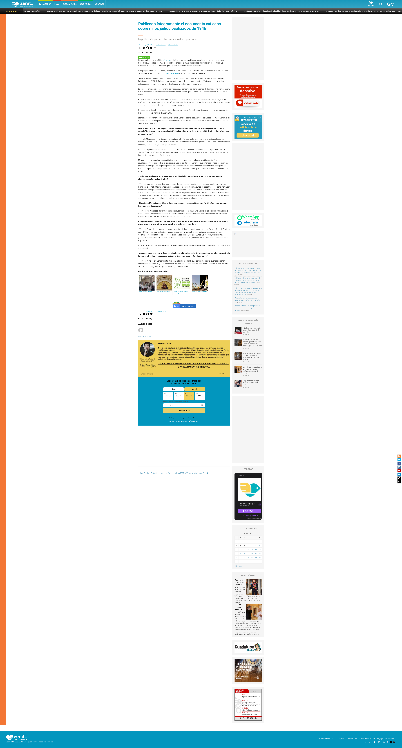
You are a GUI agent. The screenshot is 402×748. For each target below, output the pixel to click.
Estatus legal (370, 739)
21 (252, 553)
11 (240, 549)
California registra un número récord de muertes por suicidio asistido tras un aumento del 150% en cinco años (247, 280)
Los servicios (352, 739)
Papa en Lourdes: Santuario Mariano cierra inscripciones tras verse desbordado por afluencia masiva (242, 11)
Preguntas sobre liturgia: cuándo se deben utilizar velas (251, 383)
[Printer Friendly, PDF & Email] (144, 57)
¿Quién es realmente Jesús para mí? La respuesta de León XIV (252, 330)
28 (252, 557)
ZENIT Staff (161, 45)
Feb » (240, 566)
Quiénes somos (324, 739)
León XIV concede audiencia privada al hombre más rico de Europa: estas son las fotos (154, 11)
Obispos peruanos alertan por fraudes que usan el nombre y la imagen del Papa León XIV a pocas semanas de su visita (247, 270)
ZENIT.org (167, 60)
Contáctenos (389, 739)
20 (248, 553)
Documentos (85, 4)
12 (244, 549)
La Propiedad (340, 739)
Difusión (361, 739)
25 (240, 557)
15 (256, 549)
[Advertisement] (184, 452)
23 (260, 553)
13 (248, 549)
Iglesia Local (173, 45)
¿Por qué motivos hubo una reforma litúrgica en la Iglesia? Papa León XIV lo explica (252, 356)
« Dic (236, 566)
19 (244, 553)
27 (248, 557)
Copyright (379, 739)
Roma (56, 4)
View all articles (144, 336)
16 (260, 549)
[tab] (241, 691)
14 (252, 549)
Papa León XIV (45, 4)
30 (260, 557)
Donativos (99, 4)
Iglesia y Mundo (69, 4)
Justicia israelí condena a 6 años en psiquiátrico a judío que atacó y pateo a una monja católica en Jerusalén (340, 11)
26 (244, 557)
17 (236, 553)
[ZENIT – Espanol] (25, 4)
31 (236, 561)
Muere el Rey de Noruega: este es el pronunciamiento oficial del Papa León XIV (76, 11)
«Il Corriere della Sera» (170, 73)
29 (256, 557)
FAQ (332, 739)
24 (236, 557)
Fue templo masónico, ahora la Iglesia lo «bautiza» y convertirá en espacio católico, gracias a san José (252, 343)
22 (256, 553)
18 (240, 553)
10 (236, 549)
